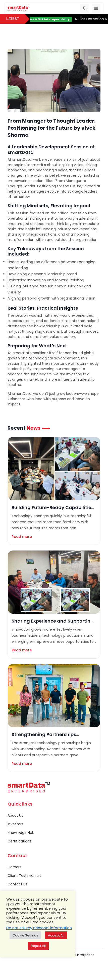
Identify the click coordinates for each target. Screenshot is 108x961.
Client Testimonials (24, 875)
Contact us (17, 884)
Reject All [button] (38, 945)
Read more (22, 536)
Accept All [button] (56, 935)
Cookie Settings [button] (25, 935)
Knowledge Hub (21, 832)
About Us (15, 815)
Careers (14, 867)
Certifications (19, 841)
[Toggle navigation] (96, 8)
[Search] (84, 8)
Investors (15, 824)
